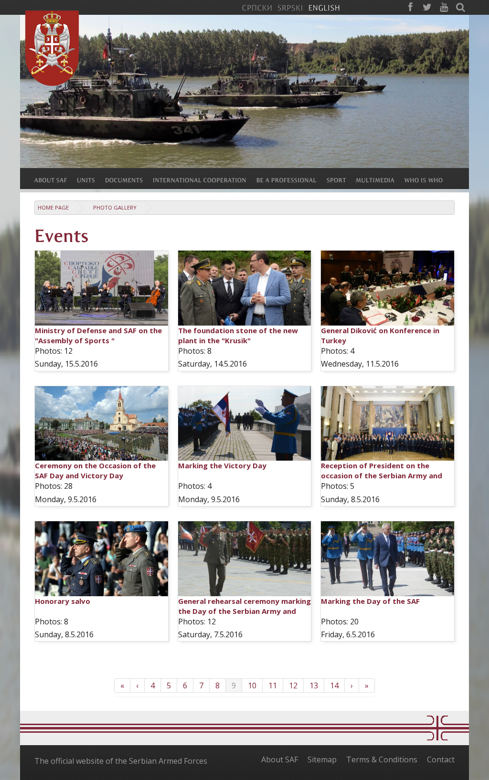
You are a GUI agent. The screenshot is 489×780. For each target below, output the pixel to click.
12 (293, 685)
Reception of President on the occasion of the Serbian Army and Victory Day (381, 475)
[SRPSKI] (290, 7)
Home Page (53, 207)
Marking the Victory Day (222, 465)
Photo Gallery (115, 207)
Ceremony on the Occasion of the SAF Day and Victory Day (95, 470)
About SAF (279, 759)
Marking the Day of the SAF (370, 601)
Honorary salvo (62, 601)
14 (334, 685)
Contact (441, 759)
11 (272, 685)
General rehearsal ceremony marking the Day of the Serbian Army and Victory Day (244, 611)
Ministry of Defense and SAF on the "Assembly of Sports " (98, 335)
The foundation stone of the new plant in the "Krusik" (238, 335)
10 (252, 685)
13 (313, 685)
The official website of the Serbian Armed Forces (120, 761)
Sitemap (322, 759)
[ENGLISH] (324, 7)
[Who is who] (428, 179)
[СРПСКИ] (257, 7)
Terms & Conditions (381, 759)
